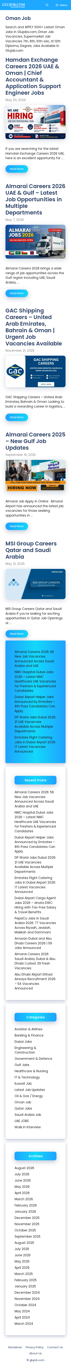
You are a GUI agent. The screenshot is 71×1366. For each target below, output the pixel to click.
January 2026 (25, 1211)
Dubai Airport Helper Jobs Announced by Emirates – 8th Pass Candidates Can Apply (35, 704)
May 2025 (22, 1261)
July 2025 (22, 1249)
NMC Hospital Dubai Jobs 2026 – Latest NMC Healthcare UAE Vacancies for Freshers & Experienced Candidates (35, 681)
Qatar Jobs (23, 1108)
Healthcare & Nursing (31, 1071)
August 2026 (24, 1168)
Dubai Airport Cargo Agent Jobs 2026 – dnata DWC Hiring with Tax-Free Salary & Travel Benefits (35, 905)
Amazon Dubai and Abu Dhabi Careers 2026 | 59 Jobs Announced (33, 943)
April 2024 (22, 1317)
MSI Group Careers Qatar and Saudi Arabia (31, 550)
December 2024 (27, 1292)
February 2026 (26, 1205)
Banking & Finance (29, 1035)
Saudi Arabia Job (28, 1115)
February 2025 (26, 1280)
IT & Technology (27, 1077)
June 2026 (23, 1180)
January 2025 (25, 1286)
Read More (16, 169)
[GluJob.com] (13, 5)
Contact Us (55, 1347)
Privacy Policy (35, 1347)
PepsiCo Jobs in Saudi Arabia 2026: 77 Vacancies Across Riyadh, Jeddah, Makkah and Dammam (35, 925)
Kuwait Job (23, 1083)
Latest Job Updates (30, 1090)
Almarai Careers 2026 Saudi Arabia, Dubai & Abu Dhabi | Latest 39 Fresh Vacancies (35, 961)
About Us (35, 1353)
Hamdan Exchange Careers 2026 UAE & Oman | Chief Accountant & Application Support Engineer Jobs (33, 76)
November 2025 (27, 1224)
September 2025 (27, 1236)
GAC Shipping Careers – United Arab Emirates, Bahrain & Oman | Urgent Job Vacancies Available (33, 327)
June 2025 (23, 1255)
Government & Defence (33, 1058)
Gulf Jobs (22, 1065)
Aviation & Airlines (28, 1029)
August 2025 (24, 1243)
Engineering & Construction (25, 1050)
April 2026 (22, 1193)
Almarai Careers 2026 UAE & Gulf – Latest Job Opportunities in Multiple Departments (35, 199)
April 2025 (22, 1267)
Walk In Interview (28, 1127)
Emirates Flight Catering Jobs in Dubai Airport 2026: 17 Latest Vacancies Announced (35, 744)
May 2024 (22, 1311)
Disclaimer (15, 1347)
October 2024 (25, 1305)
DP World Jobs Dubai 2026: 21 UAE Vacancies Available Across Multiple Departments (35, 724)
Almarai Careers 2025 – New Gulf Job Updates (35, 441)
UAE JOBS (22, 1121)
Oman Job (23, 1102)
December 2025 (27, 1218)
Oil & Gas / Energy (29, 1096)
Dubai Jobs (23, 1041)
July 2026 (22, 1174)
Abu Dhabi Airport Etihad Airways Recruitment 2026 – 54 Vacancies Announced (35, 981)
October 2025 (25, 1230)
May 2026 (22, 1186)
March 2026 (24, 1199)
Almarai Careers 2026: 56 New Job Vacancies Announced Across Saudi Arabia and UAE (34, 659)
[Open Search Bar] (47, 5)
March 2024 (24, 1323)
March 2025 (24, 1274)
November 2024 (27, 1299)
